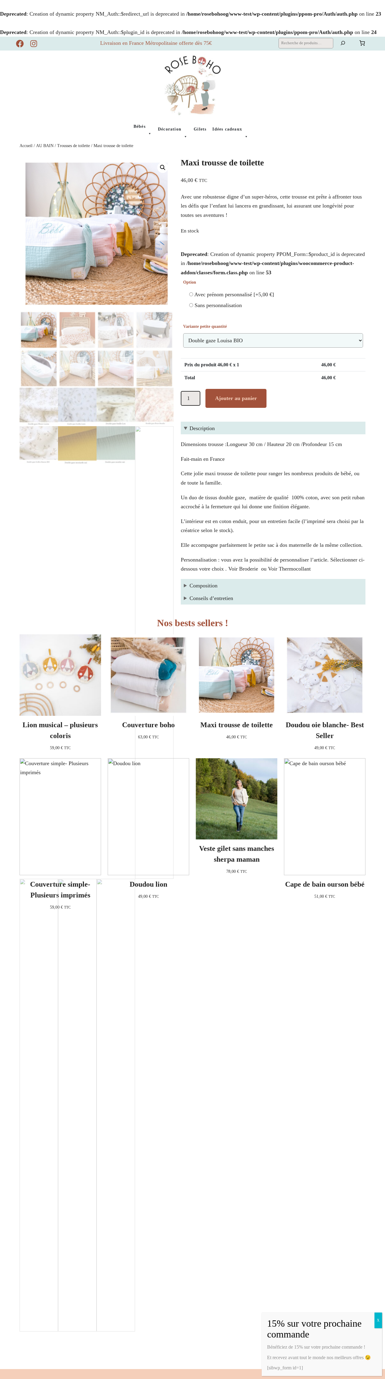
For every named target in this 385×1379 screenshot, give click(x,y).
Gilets (200, 129)
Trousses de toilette (73, 145)
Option (189, 282)
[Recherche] (343, 43)
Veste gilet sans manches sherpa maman (236, 854)
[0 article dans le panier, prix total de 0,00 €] (362, 43)
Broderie (248, 569)
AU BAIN (45, 145)
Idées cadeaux (227, 129)
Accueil (26, 145)
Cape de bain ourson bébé (325, 884)
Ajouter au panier (236, 398)
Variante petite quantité (205, 326)
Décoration (169, 129)
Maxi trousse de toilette (236, 725)
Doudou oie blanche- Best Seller (325, 730)
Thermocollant (295, 569)
